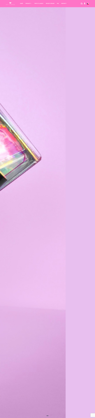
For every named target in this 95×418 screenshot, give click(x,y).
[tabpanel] (47, 209)
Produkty (28, 3)
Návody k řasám (50, 3)
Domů (21, 3)
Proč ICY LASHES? (39, 3)
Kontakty (63, 3)
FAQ (58, 3)
